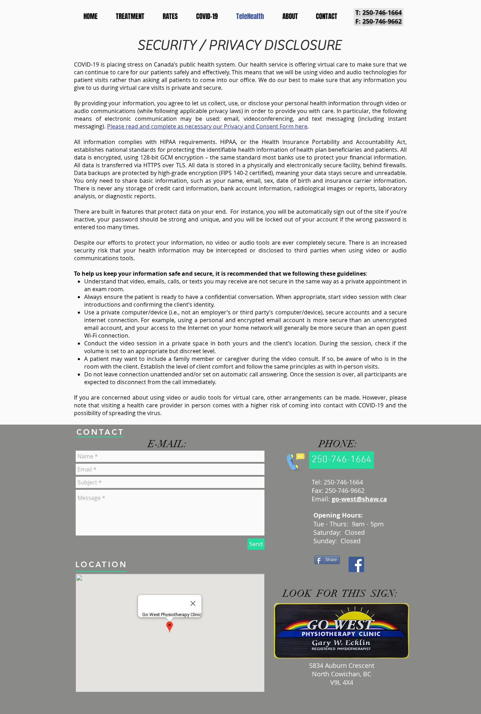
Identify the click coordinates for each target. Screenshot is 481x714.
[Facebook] (356, 564)
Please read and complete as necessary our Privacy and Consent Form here (207, 126)
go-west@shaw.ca (359, 499)
